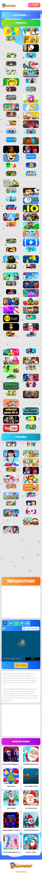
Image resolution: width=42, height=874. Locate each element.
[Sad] (11, 321)
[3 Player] (11, 34)
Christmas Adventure (31, 830)
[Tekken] (31, 380)
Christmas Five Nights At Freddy (13, 764)
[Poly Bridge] (11, 285)
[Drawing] (11, 465)
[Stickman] (31, 352)
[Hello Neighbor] (11, 200)
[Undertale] (11, 422)
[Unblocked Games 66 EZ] (11, 414)
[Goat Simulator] (31, 175)
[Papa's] (31, 490)
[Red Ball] (31, 304)
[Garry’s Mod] (31, 158)
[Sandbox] (31, 318)
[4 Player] (31, 34)
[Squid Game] (11, 355)
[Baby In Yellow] (31, 51)
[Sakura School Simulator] (31, 504)
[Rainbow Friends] (11, 304)
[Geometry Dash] (31, 166)
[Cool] (31, 110)
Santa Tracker (31, 852)
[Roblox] (31, 313)
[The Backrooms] (11, 394)
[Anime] (11, 445)
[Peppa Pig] (11, 499)
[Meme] (31, 237)
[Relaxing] (11, 313)
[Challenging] (11, 85)
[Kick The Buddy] (11, 226)
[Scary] (11, 330)
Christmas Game (31, 808)
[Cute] (31, 456)
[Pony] (31, 496)
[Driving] (31, 127)
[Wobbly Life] (31, 420)
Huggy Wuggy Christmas (11, 830)
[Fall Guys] (31, 133)
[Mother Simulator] (11, 488)
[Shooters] (11, 335)
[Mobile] (31, 245)
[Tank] (11, 378)
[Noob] (31, 262)
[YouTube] (11, 431)
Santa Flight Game (30, 786)
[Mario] (31, 228)
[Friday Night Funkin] (31, 152)
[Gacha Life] (11, 482)
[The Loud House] (11, 406)
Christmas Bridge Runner (11, 852)
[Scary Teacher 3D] (31, 330)
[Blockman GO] (31, 57)
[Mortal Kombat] (11, 251)
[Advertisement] (21, 556)
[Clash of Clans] (31, 90)
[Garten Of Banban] (11, 166)
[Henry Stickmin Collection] (31, 203)
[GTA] (11, 186)
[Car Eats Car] (31, 68)
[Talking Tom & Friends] (31, 369)
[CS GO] (11, 116)
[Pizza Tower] (31, 268)
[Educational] (31, 465)
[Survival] (11, 372)
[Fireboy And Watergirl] (31, 144)
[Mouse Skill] (11, 262)
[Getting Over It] (11, 175)
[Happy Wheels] (11, 192)
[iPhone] (31, 220)
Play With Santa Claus (31, 764)
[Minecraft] (11, 242)
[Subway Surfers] (31, 363)
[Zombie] (31, 428)
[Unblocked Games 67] (31, 414)
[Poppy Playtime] (31, 287)
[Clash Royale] (11, 99)
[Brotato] (11, 65)
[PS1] (11, 293)
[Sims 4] (11, 516)
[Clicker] (31, 101)
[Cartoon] (31, 76)
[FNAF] (11, 152)
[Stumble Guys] (11, 363)
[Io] (31, 211)
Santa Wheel (11, 808)
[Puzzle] (31, 296)
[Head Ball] (31, 194)
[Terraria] (11, 389)
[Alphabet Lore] (31, 42)
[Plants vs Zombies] (11, 279)
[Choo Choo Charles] (11, 90)
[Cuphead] (31, 118)
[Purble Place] (11, 504)
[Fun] (11, 161)
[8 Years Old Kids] (11, 40)
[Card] (11, 73)
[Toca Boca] (31, 524)
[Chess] (31, 82)
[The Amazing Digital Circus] (31, 386)
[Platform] (31, 279)
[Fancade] (11, 141)
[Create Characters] (11, 456)
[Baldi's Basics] (11, 57)
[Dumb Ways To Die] (11, 133)
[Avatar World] (31, 445)
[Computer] (11, 110)
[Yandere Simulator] (11, 532)
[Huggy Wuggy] (11, 209)
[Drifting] (11, 124)
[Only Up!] (11, 268)
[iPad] (11, 220)
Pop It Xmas (11, 786)
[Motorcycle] (31, 251)
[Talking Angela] (31, 513)
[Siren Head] (31, 335)
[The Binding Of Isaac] (31, 397)
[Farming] (11, 471)
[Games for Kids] (31, 482)
